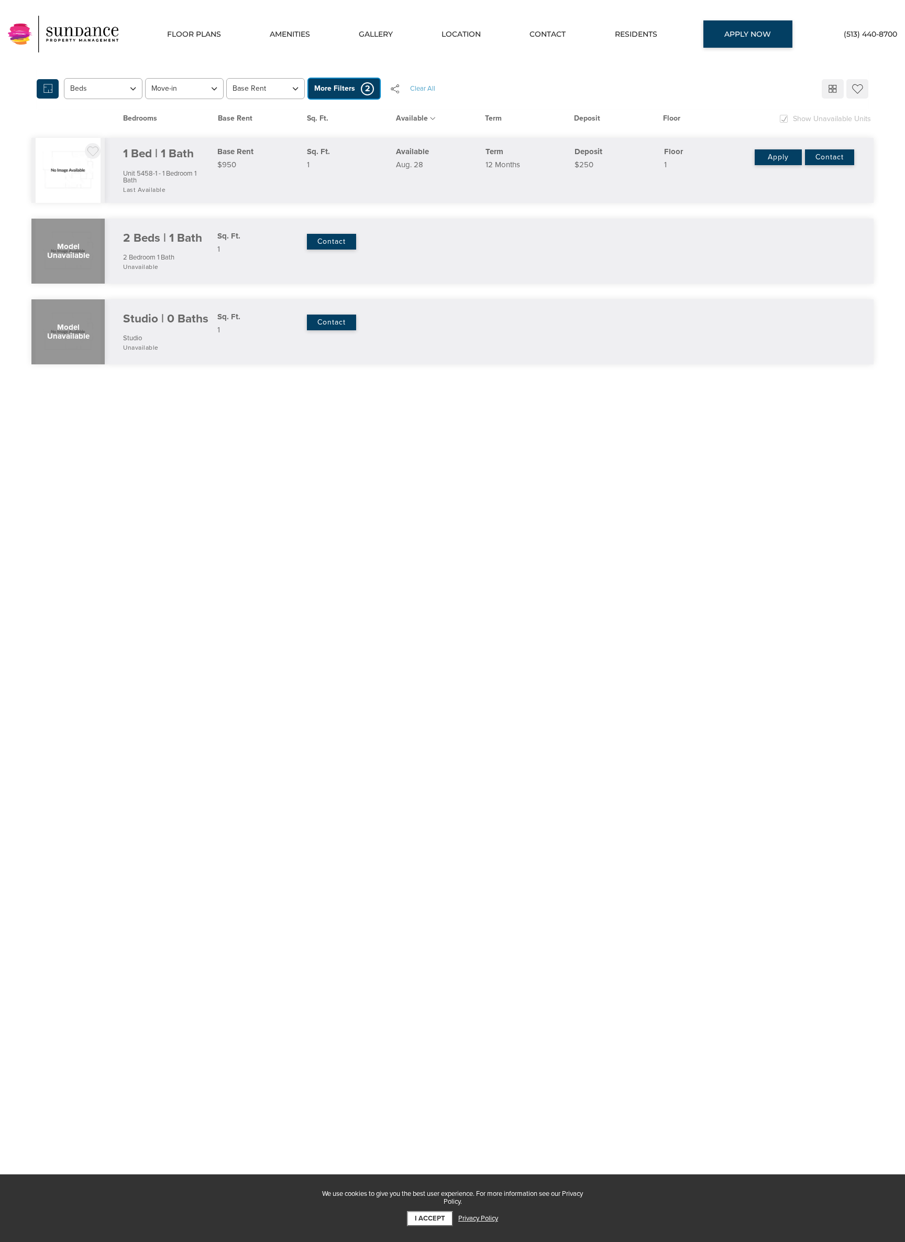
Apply (778, 157)
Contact (829, 157)
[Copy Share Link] (395, 89)
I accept (430, 1218)
